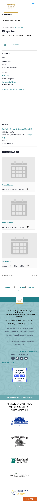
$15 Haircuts (6, 261)
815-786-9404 (22, 332)
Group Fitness (7, 185)
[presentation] (18, 169)
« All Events (7, 14)
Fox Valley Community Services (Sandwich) (17, 129)
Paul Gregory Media (26, 397)
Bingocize (5, 75)
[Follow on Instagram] (17, 358)
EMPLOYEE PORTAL (9, 362)
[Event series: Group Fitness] (27, 189)
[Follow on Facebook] (13, 358)
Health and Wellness (9, 82)
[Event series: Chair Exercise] (28, 227)
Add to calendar (13, 45)
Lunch (34, 275)
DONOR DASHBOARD (28, 351)
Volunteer (20, 287)
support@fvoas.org (26, 335)
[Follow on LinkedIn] (21, 358)
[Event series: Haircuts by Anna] (28, 265)
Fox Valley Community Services (13, 89)
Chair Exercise (7, 222)
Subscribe (9, 287)
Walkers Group (7, 275)
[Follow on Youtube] (26, 358)
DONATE (29, 499)
